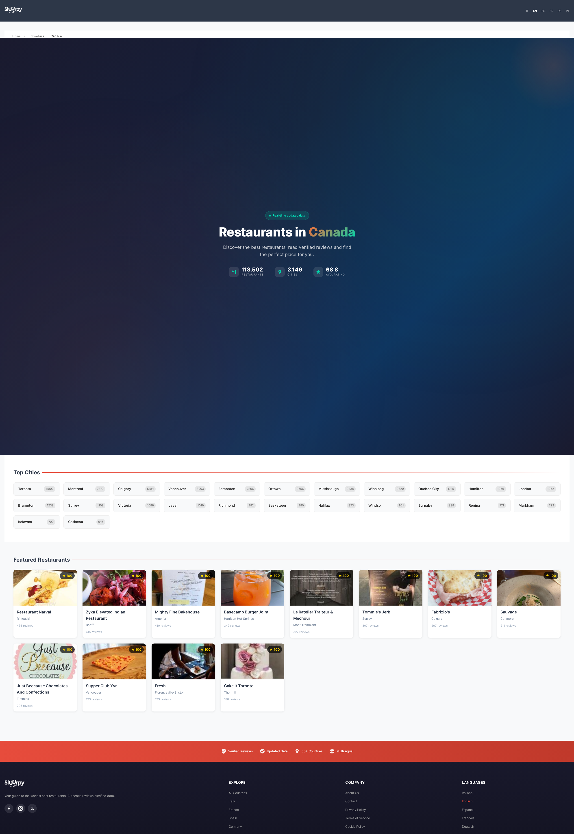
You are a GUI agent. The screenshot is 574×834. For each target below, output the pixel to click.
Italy (232, 801)
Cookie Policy (355, 826)
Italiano (467, 793)
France (234, 810)
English (467, 801)
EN (535, 11)
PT (568, 11)
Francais (468, 818)
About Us (352, 793)
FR (551, 11)
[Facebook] (8, 808)
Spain (233, 818)
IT (527, 11)
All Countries (238, 793)
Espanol (467, 810)
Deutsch (468, 826)
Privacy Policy (355, 810)
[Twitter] (32, 808)
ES (543, 11)
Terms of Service (357, 818)
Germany (235, 826)
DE (559, 11)
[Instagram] (20, 808)
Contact (351, 801)
